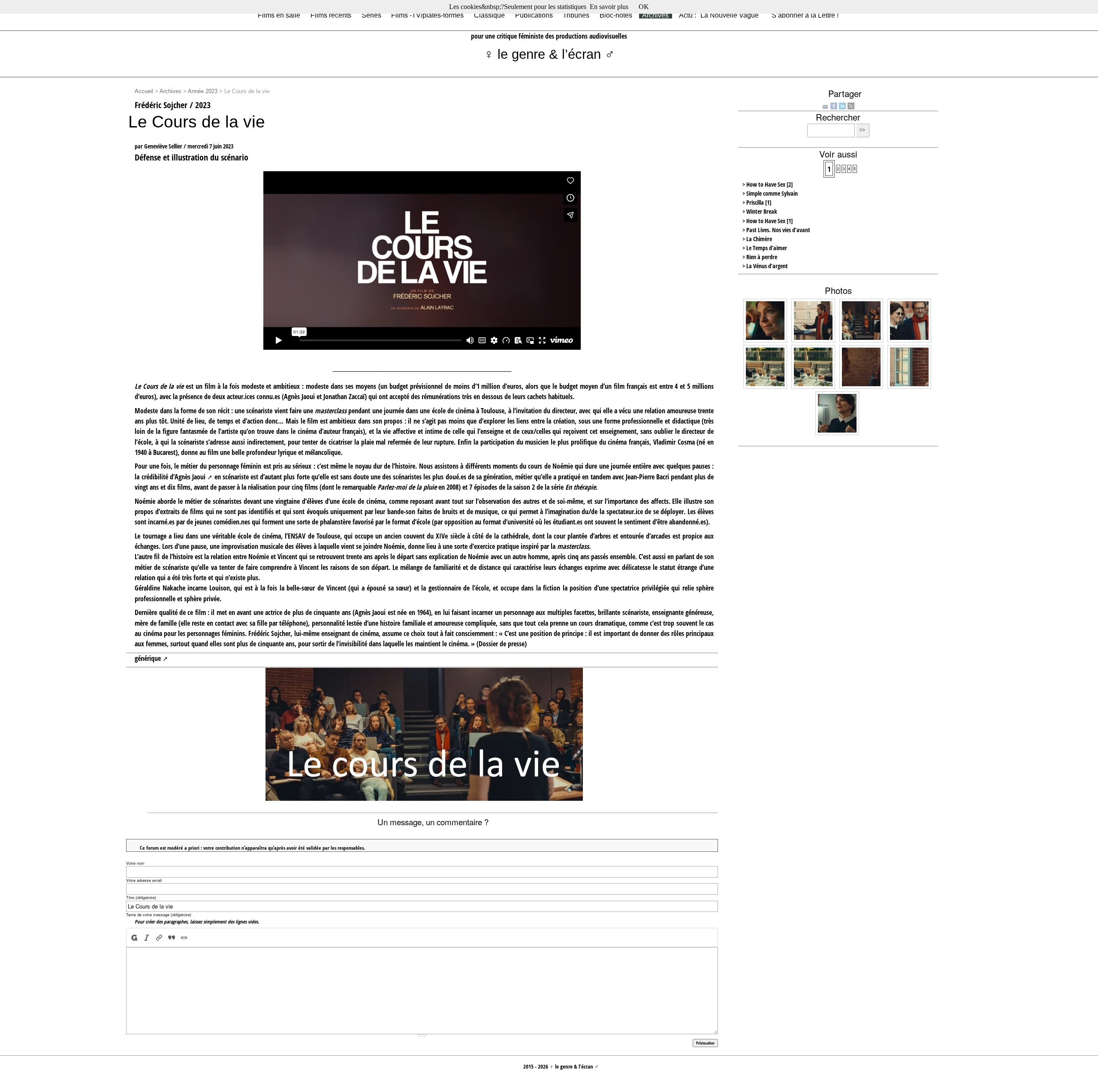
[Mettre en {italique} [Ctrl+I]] (147, 937)
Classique (489, 15)
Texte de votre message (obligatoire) (158, 915)
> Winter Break (759, 211)
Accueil (144, 91)
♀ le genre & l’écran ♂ (549, 54)
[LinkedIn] (842, 105)
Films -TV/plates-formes (427, 15)
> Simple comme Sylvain (770, 193)
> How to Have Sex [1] (767, 221)
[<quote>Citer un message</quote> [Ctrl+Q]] (172, 937)
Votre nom (135, 863)
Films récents (331, 15)
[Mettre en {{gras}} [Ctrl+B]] (134, 937)
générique (148, 658)
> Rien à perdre (759, 257)
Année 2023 (202, 91)
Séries (371, 15)
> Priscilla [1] (756, 202)
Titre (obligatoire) (141, 897)
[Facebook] (833, 105)
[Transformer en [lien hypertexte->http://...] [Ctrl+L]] (159, 937)
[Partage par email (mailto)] (825, 106)
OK (644, 6)
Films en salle (279, 15)
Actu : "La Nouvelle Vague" (720, 15)
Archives (655, 15)
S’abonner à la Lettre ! (805, 15)
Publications (534, 15)
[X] (851, 105)
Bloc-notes (616, 15)
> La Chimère (757, 239)
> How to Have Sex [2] (767, 184)
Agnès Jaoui (190, 476)
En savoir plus (609, 6)
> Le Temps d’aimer (764, 248)
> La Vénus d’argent (765, 266)
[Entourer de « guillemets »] (184, 937)
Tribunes (576, 15)
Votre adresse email (144, 880)
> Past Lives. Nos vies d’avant (776, 230)
